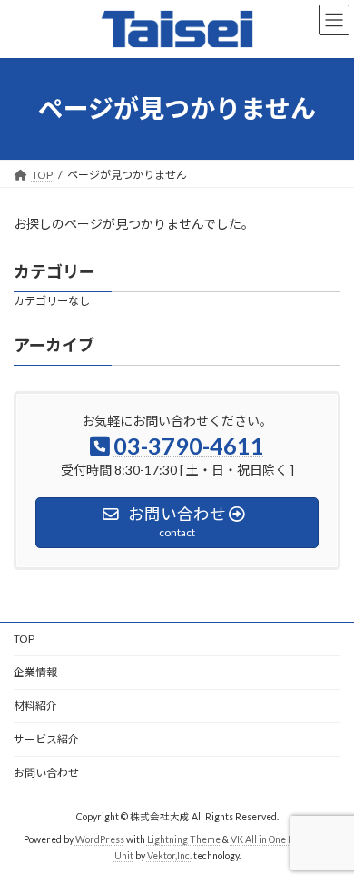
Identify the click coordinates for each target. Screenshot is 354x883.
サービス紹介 (46, 739)
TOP (24, 638)
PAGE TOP (327, 837)
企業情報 (35, 672)
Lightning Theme (184, 839)
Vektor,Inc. (169, 855)
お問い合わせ (46, 773)
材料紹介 (35, 705)
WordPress (99, 839)
